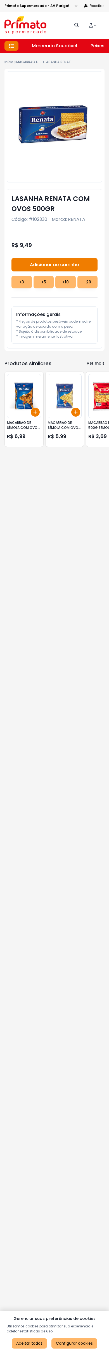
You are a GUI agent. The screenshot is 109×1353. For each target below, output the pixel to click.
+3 (21, 282)
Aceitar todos (29, 1343)
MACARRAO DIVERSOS (34, 62)
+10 (65, 282)
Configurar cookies (74, 1343)
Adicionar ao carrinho (54, 264)
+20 (87, 282)
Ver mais (96, 363)
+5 (43, 282)
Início (8, 62)
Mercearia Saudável (54, 46)
